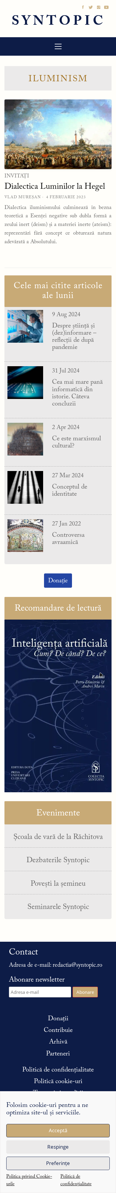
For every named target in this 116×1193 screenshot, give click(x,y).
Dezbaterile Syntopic (58, 860)
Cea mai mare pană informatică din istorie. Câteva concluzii (77, 393)
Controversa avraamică (68, 539)
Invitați (16, 176)
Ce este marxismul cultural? (76, 442)
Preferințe (58, 1163)
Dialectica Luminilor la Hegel (54, 187)
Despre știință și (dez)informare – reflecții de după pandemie (74, 337)
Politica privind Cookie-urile (29, 1180)
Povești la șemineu (58, 884)
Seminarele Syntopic (58, 907)
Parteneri (58, 1054)
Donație (58, 581)
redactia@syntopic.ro (77, 965)
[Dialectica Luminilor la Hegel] (58, 134)
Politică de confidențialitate (76, 1180)
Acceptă (58, 1130)
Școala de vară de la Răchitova (58, 837)
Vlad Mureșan (22, 197)
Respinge (58, 1146)
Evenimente (58, 813)
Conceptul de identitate (69, 491)
